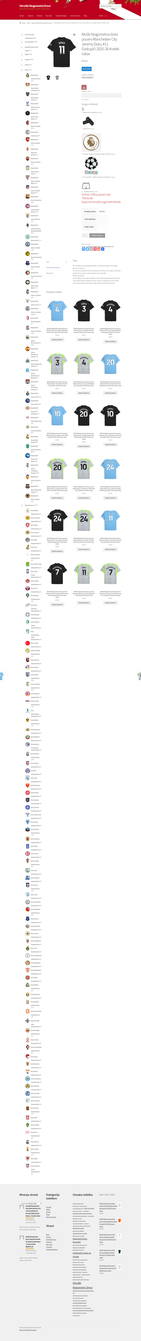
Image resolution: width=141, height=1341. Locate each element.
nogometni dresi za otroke (82, 1255)
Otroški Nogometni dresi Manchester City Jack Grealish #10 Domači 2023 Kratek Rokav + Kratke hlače (33, 1211)
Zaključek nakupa (61, 16)
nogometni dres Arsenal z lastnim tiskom (81, 1226)
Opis (47, 262)
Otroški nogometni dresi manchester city (83, 1292)
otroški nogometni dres (78, 1277)
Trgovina (30, 16)
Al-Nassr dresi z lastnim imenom (80, 1206)
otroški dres (84, 1272)
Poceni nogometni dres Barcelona (80, 1300)
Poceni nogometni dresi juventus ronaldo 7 (82, 1308)
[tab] (57, 262)
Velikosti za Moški (87, 75)
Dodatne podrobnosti (53, 267)
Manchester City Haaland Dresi (79, 1221)
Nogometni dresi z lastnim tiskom (80, 1259)
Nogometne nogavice (92, 112)
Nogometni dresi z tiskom (78, 1262)
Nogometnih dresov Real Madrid (79, 1269)
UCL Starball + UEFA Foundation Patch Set (99, 177)
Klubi (28, 23)
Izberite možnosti (57, 339)
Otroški (48, 1207)
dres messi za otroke (77, 1211)
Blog (85, 16)
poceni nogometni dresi (79, 1303)
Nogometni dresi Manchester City (80, 1245)
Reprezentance (51, 1217)
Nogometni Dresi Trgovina (78, 1250)
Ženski (48, 1212)
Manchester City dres (77, 1218)
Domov (21, 16)
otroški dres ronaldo (85, 1274)
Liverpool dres (91, 1216)
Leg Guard (88, 129)
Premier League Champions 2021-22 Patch (99, 154)
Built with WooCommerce (27, 1330)
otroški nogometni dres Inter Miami (80, 1295)
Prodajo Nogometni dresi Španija (80, 1313)
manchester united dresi (78, 1223)
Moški (89, 246)
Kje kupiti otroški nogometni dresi (80, 1216)
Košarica (39, 16)
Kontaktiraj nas (75, 16)
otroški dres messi (77, 1274)
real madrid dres (76, 1315)
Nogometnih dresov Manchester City (41, 23)
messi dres (86, 1223)
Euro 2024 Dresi (85, 1211)
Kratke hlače (91, 191)
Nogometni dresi (78, 1228)
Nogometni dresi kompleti (80, 1240)
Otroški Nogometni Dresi (35, 6)
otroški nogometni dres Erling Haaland (81, 1279)
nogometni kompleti (77, 1272)
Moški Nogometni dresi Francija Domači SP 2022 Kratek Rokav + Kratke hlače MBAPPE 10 (33, 1241)
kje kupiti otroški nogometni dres (82, 1213)
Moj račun (49, 16)
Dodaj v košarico (97, 235)
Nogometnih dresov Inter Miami (79, 1267)
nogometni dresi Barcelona (78, 1231)
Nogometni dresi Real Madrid (79, 1247)
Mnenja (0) (49, 273)
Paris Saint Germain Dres (78, 1298)
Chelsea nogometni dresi (78, 1208)
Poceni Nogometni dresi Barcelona (80, 1305)
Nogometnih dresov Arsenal (79, 1264)
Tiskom (86, 91)
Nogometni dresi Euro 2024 (78, 1236)
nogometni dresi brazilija (80, 1233)
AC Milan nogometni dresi (78, 1203)
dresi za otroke (89, 1208)
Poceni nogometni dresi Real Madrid (83, 1310)
